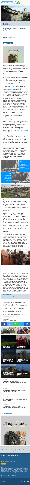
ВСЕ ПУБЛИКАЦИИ (7, 413)
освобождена (18, 70)
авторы (7, 461)
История (13, 449)
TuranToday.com (12, 320)
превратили (11, 89)
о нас (2, 461)
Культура (8, 449)
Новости (4, 449)
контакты (12, 461)
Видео (13, 451)
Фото (27, 449)
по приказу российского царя (19, 130)
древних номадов (8, 113)
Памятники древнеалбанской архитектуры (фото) (15, 296)
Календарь (3, 475)
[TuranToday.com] (7, 2)
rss (17, 461)
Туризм (17, 449)
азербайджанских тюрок (9, 116)
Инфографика (22, 449)
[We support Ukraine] (18, 2)
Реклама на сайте (12, 475)
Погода (16, 451)
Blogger (15, 472)
